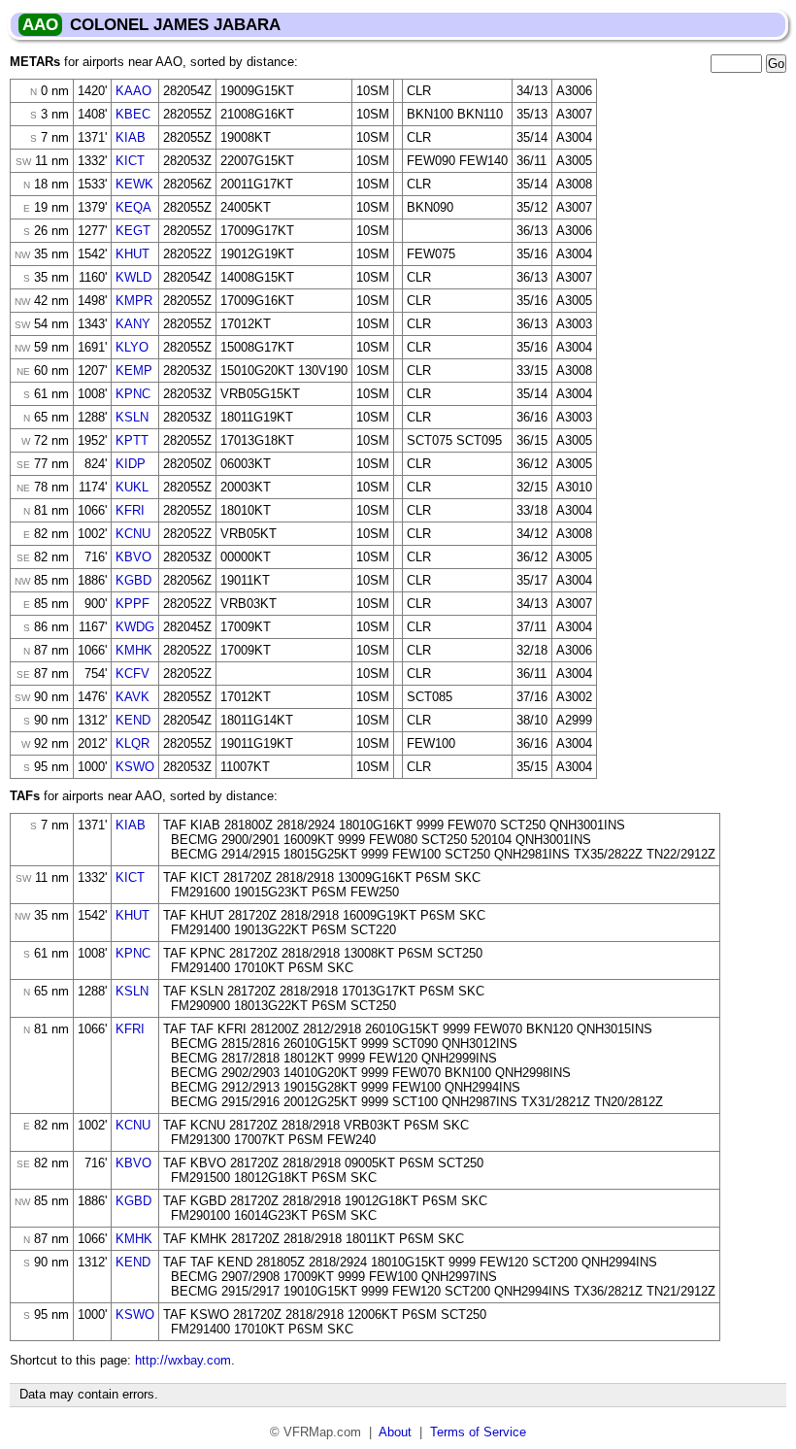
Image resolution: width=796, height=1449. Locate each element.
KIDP (131, 463)
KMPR (134, 300)
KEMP (134, 370)
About (395, 1432)
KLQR (132, 743)
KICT (130, 160)
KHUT (132, 254)
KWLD (133, 277)
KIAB (131, 137)
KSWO (135, 766)
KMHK (134, 650)
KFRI (130, 510)
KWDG (135, 627)
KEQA (133, 207)
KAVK (132, 697)
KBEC (133, 114)
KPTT (132, 440)
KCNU (133, 533)
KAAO (133, 91)
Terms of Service (478, 1432)
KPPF (132, 603)
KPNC (133, 394)
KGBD (133, 580)
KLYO (132, 347)
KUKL (132, 487)
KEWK (134, 184)
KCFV (132, 673)
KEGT (133, 230)
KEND (133, 720)
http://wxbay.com (183, 1360)
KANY (133, 324)
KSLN (132, 417)
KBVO (133, 557)
